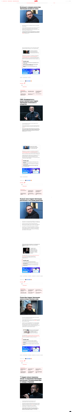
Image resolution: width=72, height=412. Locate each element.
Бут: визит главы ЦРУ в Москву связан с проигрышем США (24, 92)
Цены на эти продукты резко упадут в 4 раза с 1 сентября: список (39, 384)
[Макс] (27, 81)
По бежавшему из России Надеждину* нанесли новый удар (39, 194)
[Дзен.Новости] (25, 81)
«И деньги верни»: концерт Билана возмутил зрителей (31, 91)
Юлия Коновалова (24, 174)
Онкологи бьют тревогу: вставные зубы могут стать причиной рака (23, 290)
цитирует (23, 33)
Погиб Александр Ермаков (23, 190)
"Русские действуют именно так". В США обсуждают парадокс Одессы (39, 92)
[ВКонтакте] (29, 81)
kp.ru (24, 127)
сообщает (35, 320)
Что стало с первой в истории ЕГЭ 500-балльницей (31, 292)
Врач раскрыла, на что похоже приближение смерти (31, 94)
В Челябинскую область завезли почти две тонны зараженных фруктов (23, 94)
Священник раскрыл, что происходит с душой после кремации (23, 194)
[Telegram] (28, 81)
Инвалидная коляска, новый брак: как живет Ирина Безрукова (24, 381)
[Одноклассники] (31, 81)
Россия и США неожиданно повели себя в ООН (38, 292)
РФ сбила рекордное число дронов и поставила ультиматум (31, 381)
